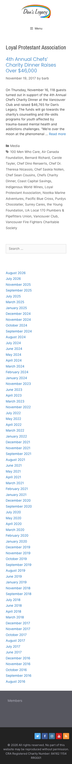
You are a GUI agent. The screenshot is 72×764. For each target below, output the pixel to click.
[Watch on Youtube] (59, 736)
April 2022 (14, 425)
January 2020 (16, 541)
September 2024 (19, 331)
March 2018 (15, 617)
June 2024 (14, 349)
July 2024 (13, 343)
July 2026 (13, 279)
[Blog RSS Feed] (66, 736)
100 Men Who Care (25, 152)
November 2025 (18, 284)
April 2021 (13, 477)
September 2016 (18, 675)
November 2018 (18, 588)
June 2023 (14, 390)
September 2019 (18, 565)
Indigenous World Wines (24, 187)
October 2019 (16, 559)
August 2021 (15, 460)
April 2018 (13, 611)
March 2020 (15, 530)
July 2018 (13, 600)
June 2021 (14, 465)
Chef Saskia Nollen (49, 169)
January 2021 (16, 495)
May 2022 (13, 419)
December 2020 (18, 500)
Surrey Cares (35, 204)
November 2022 (18, 407)
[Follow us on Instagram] (52, 736)
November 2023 (18, 384)
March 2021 (15, 483)
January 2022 (16, 436)
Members (15, 701)
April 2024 (14, 360)
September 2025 (19, 290)
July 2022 (13, 413)
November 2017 (18, 629)
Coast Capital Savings (34, 181)
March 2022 (15, 430)
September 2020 (19, 506)
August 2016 (15, 681)
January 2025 (16, 308)
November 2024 (18, 320)
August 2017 (15, 640)
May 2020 (13, 518)
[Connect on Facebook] (45, 736)
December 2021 (18, 442)
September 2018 (18, 594)
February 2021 (17, 489)
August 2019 (15, 570)
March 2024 (15, 366)
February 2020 (17, 535)
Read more (57, 134)
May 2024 (13, 355)
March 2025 (15, 302)
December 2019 (18, 547)
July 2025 (13, 296)
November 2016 (18, 664)
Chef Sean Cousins (20, 175)
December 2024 (18, 314)
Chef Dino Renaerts (32, 163)
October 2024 (16, 325)
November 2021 (18, 448)
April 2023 (14, 395)
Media (15, 146)
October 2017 (16, 635)
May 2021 (13, 471)
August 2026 (16, 273)
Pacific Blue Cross (39, 199)
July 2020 (13, 512)
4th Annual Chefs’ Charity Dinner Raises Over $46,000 (31, 65)
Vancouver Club (45, 216)
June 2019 (14, 576)
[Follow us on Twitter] (38, 736)
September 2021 (18, 454)
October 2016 (16, 670)
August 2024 (16, 337)
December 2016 (18, 658)
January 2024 (16, 378)
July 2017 (13, 646)
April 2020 (14, 524)
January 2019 (16, 582)
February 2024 (17, 372)
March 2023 (15, 401)
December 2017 (18, 623)
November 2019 (18, 553)
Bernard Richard (37, 158)
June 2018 (14, 605)
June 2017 (14, 652)
